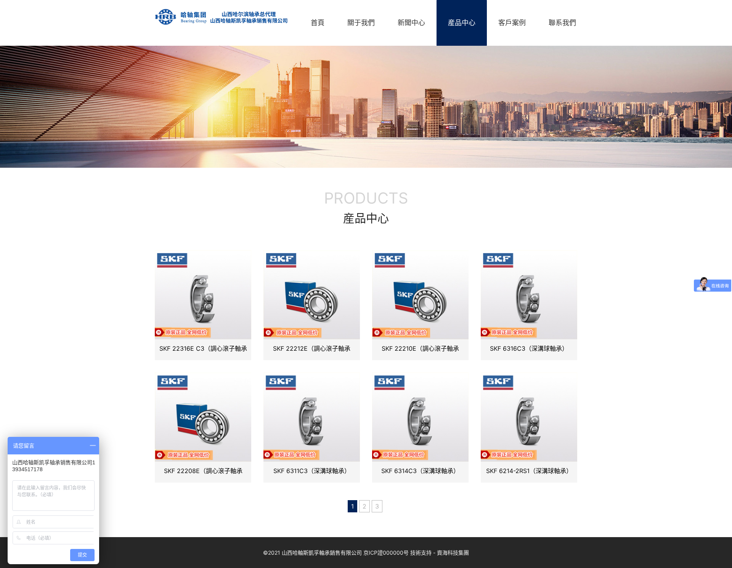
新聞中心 (411, 23)
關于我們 (361, 23)
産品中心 (461, 23)
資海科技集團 (453, 552)
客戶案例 (512, 23)
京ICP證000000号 (386, 552)
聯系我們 (562, 23)
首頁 (317, 23)
